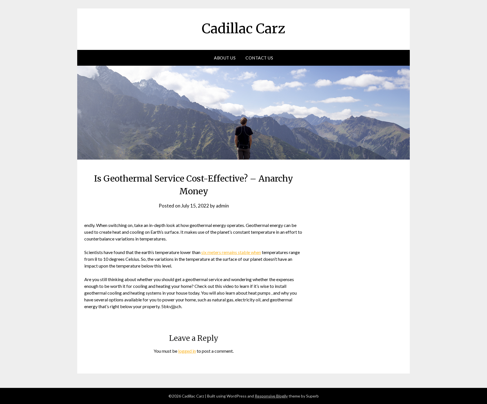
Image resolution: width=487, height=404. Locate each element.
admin (222, 206)
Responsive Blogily (271, 396)
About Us (225, 57)
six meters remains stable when (231, 252)
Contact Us (259, 57)
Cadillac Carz (243, 28)
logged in (187, 351)
